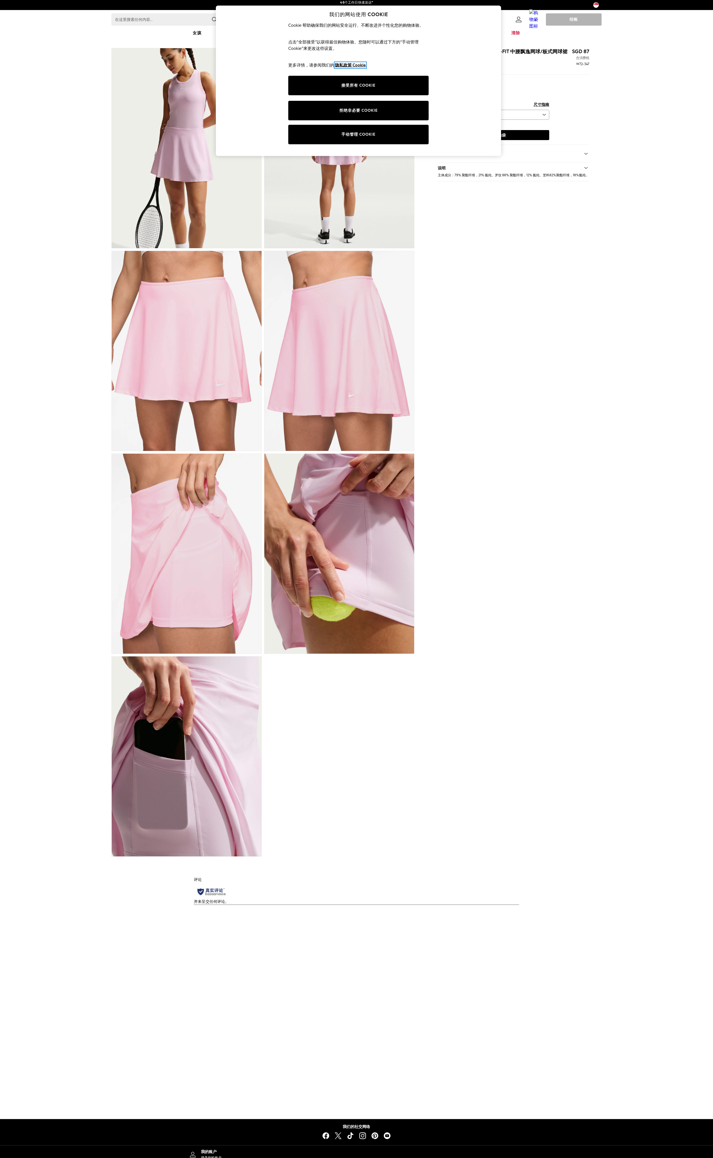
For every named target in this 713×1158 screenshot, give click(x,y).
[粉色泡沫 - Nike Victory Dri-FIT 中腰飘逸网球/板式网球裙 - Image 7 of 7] (187, 756)
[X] (338, 1136)
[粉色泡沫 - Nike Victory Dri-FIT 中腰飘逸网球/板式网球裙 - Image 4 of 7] (339, 351)
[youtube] (387, 1136)
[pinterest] (375, 1136)
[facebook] (326, 1136)
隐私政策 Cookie (350, 65)
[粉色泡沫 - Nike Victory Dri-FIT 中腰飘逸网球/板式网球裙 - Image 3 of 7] (187, 351)
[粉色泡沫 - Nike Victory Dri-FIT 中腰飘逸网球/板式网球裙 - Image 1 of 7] (187, 148)
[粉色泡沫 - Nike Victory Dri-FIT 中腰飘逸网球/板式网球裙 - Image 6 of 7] (339, 554)
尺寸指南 (541, 104)
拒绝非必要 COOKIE (359, 110)
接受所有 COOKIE (358, 85)
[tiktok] (350, 1136)
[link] (518, 19)
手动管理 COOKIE (358, 134)
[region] (358, 81)
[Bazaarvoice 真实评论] (211, 892)
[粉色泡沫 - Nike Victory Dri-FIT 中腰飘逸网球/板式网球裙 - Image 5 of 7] (187, 554)
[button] (513, 168)
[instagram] (362, 1136)
